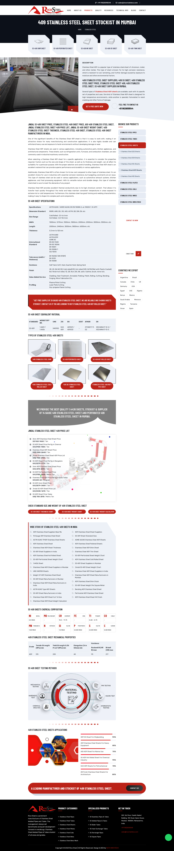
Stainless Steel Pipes (128, 132)
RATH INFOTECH (112, 848)
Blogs (133, 10)
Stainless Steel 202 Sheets (130, 151)
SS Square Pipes (95, 837)
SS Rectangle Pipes (96, 833)
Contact (142, 10)
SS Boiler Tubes (95, 825)
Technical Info (122, 10)
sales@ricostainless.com (128, 3)
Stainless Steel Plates (129, 183)
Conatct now (130, 254)
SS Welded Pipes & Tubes (98, 821)
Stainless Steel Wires (128, 195)
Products (88, 10)
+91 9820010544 (104, 3)
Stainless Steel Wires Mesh (130, 202)
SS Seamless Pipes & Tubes (99, 817)
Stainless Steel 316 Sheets (130, 164)
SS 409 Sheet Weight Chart (72, 512)
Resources (108, 10)
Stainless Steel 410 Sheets (130, 176)
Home (69, 10)
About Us (77, 10)
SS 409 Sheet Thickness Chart (42, 512)
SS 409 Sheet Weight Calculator (102, 512)
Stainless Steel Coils (128, 189)
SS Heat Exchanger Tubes (99, 829)
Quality (98, 10)
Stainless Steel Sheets (129, 145)
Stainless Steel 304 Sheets (130, 158)
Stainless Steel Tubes (128, 139)
